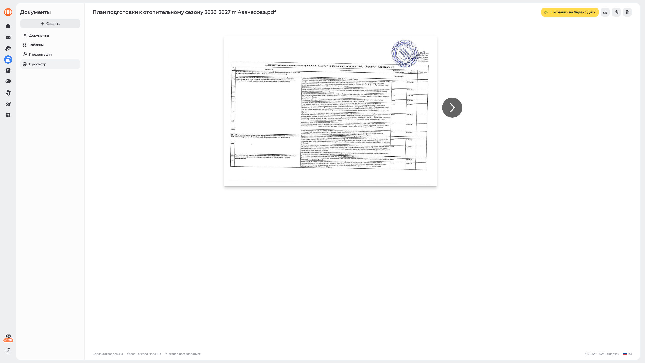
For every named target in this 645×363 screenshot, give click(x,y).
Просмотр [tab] (37, 64)
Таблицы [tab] (36, 45)
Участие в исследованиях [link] (183, 354)
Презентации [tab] (40, 54)
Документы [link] (35, 12)
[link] (8, 12)
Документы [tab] (39, 35)
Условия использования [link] (144, 354)
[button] (8, 115)
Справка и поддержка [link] (108, 354)
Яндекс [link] (612, 354)
